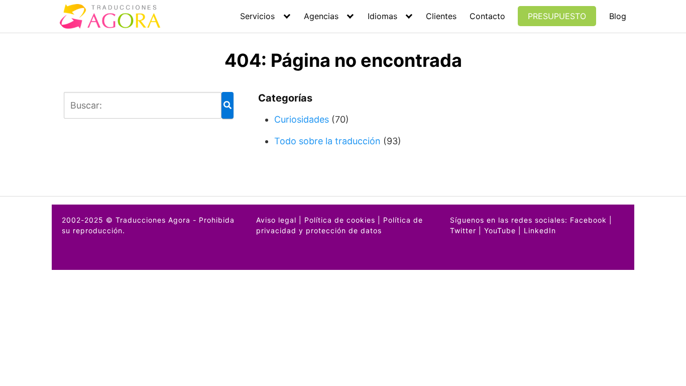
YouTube (500, 230)
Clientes (441, 16)
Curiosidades (301, 119)
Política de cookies (339, 220)
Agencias (321, 16)
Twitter (463, 230)
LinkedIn (540, 230)
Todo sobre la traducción (327, 141)
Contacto (487, 16)
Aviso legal (276, 220)
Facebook (588, 220)
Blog (617, 16)
